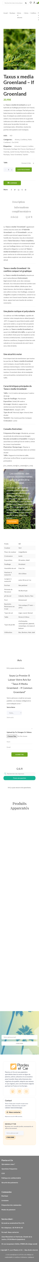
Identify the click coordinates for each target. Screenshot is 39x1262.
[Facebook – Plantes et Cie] (13, 1091)
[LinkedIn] (18, 189)
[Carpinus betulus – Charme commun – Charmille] (19, 919)
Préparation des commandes (11, 1205)
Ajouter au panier (24, 169)
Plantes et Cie (18, 1250)
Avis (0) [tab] (14, 216)
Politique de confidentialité (11, 1178)
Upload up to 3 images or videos (19, 732)
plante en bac (24, 152)
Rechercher (25, 3)
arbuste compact (20, 146)
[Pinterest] (25, 189)
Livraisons (5, 1200)
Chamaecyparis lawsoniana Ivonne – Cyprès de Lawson (19, 890)
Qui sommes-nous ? (8, 1164)
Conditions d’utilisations (20, 1257)
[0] (37, 3)
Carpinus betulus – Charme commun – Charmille (20, 939)
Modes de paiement (8, 1210)
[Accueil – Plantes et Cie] (19, 1066)
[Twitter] (15, 189)
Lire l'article (12, 521)
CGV (3, 1173)
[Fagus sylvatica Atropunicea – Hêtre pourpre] (19, 970)
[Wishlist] (31, 2)
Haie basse (29, 149)
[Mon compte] (34, 2)
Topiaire (25, 154)
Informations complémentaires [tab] (21, 209)
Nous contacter (14, 1112)
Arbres (17, 139)
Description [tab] (18, 201)
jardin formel (14, 152)
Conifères (23, 139)
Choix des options (12, 834)
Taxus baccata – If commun (14, 839)
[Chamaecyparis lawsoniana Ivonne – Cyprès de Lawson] (19, 869)
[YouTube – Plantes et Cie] (26, 1091)
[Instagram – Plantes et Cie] (19, 1091)
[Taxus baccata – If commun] (14, 825)
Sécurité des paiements (10, 1182)
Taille (5, 162)
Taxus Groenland (16, 154)
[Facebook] (11, 189)
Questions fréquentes (10, 1169)
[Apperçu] (12, 837)
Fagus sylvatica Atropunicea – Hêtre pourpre (19, 991)
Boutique (5, 1196)
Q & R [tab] (29, 216)
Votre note (11, 707)
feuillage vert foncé (18, 149)
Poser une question (19, 778)
